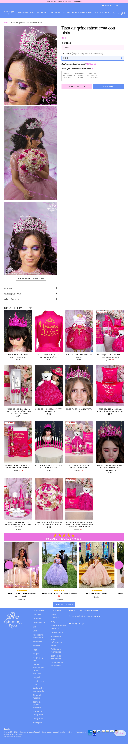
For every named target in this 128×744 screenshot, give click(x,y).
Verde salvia (39, 623)
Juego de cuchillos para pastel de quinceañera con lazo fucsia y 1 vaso (18, 411)
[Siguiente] (110, 13)
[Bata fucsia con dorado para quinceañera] (49, 331)
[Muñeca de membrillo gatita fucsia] (79, 331)
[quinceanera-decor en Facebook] (103, 5)
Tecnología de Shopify (12, 736)
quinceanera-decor (25, 732)
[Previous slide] (9, 565)
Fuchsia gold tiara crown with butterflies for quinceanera (109, 468)
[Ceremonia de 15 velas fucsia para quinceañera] (49, 442)
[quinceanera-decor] (9, 13)
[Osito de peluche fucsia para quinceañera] (49, 385)
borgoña (37, 677)
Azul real (37, 646)
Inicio (6, 23)
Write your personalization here (76, 69)
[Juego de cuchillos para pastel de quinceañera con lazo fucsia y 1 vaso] (18, 385)
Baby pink (37, 723)
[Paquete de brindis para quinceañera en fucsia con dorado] (18, 499)
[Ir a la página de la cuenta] (118, 13)
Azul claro (37, 642)
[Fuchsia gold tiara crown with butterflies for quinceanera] (110, 442)
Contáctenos (57, 633)
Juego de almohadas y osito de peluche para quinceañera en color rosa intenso (79, 525)
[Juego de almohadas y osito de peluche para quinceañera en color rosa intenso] (79, 499)
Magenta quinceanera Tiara (79, 409)
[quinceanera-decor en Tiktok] (111, 5)
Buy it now (108, 86)
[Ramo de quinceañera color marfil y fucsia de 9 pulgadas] (49, 499)
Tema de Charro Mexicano (37, 705)
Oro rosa (37, 615)
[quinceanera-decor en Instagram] (108, 5)
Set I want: (82, 54)
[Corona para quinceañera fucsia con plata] (18, 331)
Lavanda (37, 619)
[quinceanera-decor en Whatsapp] (113, 5)
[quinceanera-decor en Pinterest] (106, 5)
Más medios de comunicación (31, 278)
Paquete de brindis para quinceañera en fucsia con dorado (18, 525)
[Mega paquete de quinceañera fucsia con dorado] (110, 331)
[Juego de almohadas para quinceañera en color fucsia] (110, 385)
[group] (106, 571)
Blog (53, 622)
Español (119, 5)
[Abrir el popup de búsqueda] (114, 13)
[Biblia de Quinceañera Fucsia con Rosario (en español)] (18, 442)
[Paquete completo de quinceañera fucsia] (79, 442)
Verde (36, 631)
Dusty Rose (38, 719)
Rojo (35, 650)
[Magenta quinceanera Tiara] (79, 385)
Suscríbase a (94, 616)
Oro (34, 627)
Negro (36, 654)
